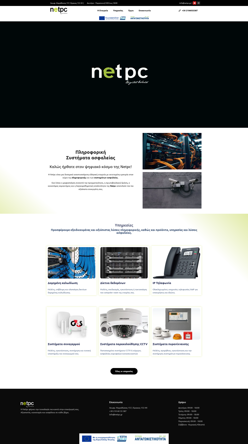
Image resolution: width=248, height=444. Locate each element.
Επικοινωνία (145, 10)
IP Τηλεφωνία (162, 283)
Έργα (131, 10)
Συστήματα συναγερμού (64, 344)
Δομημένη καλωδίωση (63, 283)
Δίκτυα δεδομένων (112, 283)
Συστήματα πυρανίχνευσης (171, 344)
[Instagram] (198, 3)
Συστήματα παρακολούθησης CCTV (124, 344)
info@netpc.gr (185, 3)
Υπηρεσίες (118, 10)
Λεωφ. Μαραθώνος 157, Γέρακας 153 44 (66, 3)
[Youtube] (194, 3)
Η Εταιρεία (102, 10)
